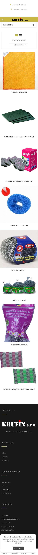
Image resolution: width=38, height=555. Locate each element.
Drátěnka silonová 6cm (19, 226)
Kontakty (4, 457)
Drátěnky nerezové (19, 345)
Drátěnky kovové (19, 300)
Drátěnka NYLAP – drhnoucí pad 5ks (19, 137)
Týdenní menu (6, 486)
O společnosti (6, 482)
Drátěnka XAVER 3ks (19, 270)
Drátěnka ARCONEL (19, 92)
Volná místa (5, 460)
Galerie (4, 453)
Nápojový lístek (6, 493)
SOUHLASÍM (18, 548)
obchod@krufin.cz (8, 530)
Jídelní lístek (5, 489)
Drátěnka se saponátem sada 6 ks (19, 181)
